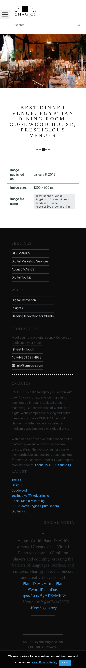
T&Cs (39, 647)
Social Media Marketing (28, 501)
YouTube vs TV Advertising (30, 496)
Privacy (51, 647)
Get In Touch (25, 349)
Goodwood (19, 490)
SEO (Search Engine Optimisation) (35, 506)
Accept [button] (65, 662)
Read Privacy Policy (44, 662)
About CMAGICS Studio (51, 465)
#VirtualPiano (53, 583)
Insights (17, 308)
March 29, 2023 (43, 608)
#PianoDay (30, 583)
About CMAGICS (23, 269)
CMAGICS (23, 253)
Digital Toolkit (21, 277)
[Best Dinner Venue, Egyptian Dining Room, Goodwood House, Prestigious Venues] (43, 37)
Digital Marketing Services (30, 261)
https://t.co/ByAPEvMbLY (43, 595)
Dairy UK (18, 485)
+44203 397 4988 (28, 357)
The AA (17, 480)
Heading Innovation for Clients (33, 316)
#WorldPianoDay (43, 589)
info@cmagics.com (29, 365)
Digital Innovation (24, 300)
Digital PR (19, 511)
